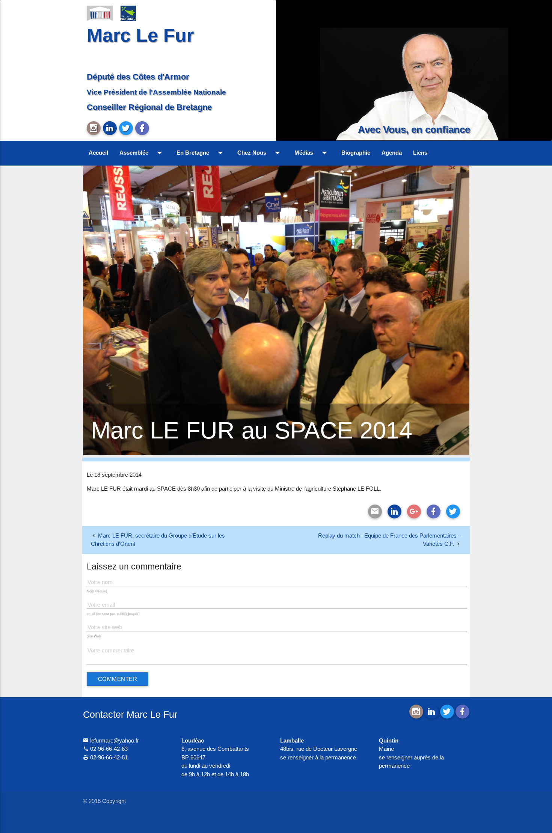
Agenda (392, 152)
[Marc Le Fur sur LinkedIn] (110, 128)
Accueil (98, 152)
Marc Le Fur (140, 35)
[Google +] (414, 511)
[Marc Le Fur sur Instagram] (94, 128)
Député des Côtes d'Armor (138, 76)
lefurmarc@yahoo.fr (114, 740)
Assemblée (142, 152)
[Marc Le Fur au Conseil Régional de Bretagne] (134, 13)
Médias (312, 152)
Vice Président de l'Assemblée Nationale (156, 92)
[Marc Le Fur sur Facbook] (142, 128)
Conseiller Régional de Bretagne (149, 107)
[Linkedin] (394, 511)
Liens (420, 152)
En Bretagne (201, 152)
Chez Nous (260, 152)
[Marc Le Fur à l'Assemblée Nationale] (100, 13)
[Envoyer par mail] (375, 511)
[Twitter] (453, 511)
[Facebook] (433, 511)
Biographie (355, 152)
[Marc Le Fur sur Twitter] (126, 128)
